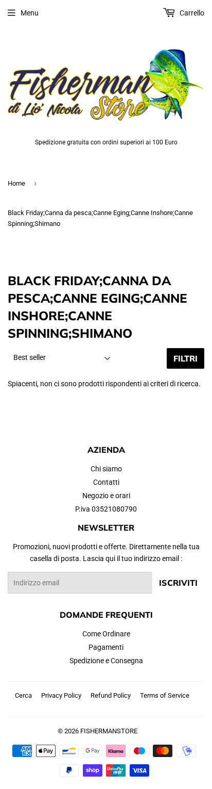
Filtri (185, 358)
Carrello (191, 13)
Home (16, 183)
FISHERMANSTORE (108, 731)
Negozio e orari (106, 495)
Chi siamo (106, 469)
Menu (30, 13)
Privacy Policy (61, 695)
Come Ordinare (106, 634)
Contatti (106, 482)
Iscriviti (178, 583)
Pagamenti (106, 647)
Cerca (23, 695)
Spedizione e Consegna (106, 660)
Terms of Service (164, 695)
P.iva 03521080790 (106, 509)
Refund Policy (111, 695)
